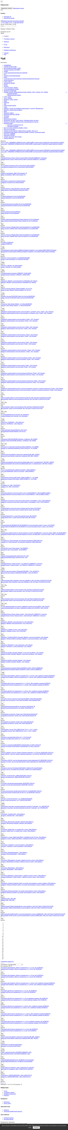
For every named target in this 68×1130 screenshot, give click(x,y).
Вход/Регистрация (9, 18)
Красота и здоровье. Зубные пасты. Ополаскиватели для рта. (21, 122)
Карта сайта (7, 1103)
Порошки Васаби (12, 93)
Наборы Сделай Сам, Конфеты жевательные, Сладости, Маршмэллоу (23, 108)
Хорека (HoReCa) (9, 138)
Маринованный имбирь (14, 95)
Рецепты (6, 1095)
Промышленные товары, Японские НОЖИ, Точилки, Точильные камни (24, 132)
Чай (5, 104)
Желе (5, 111)
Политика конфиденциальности (13, 1111)
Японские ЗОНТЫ (9, 135)
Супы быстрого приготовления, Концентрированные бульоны (21, 78)
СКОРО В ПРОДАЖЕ (10, 66)
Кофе (5, 101)
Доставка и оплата (9, 1092)
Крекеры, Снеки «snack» (11, 99)
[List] (3, 963)
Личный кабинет (9, 1118)
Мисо (5, 77)
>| (5, 1083)
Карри (6, 84)
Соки (5, 107)
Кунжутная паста (9, 80)
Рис (5, 74)
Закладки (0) (7, 16)
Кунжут (6, 86)
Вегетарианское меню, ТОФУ (12, 68)
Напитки (6, 102)
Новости (6, 1110)
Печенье (6, 117)
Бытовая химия (8, 123)
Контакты (7, 1102)
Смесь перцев (8, 81)
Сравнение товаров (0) (7, 961)
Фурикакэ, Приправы (10, 90)
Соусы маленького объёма (11, 89)
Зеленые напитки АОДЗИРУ (12, 69)
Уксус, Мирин (8, 98)
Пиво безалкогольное (10, 105)
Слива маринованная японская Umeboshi (15, 72)
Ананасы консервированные (12, 75)
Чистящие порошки (12, 126)
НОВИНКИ (7, 65)
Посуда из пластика (9, 129)
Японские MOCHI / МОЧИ (11, 114)
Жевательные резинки (10, 119)
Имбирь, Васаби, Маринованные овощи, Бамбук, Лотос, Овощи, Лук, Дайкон (26, 92)
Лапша (6, 71)
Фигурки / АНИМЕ (9, 133)
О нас (5, 1091)
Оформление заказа (18, 8)
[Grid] (1, 963)
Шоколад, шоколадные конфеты (13, 110)
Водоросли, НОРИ (9, 83)
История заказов (8, 1119)
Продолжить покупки (6, 8)
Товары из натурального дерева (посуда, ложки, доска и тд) (21, 130)
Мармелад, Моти (9, 113)
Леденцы (6, 116)
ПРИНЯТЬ (36, 1127)
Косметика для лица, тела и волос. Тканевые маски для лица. (21, 120)
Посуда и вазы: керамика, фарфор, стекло (15, 127)
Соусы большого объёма (11, 87)
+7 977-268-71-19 (6, 22)
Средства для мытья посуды (15, 124)
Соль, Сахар (7, 96)
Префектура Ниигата (10, 1094)
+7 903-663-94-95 (17, 22)
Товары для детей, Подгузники (13, 136)
